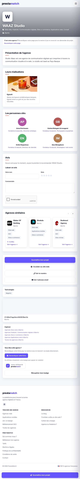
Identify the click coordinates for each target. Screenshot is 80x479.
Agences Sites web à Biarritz (14, 330)
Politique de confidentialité (11, 451)
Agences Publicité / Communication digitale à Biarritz (22, 332)
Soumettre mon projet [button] (40, 260)
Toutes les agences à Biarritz (14, 340)
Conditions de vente (9, 454)
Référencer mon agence (10, 440)
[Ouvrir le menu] (76, 3)
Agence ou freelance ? (49, 424)
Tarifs (4, 444)
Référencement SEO (9, 424)
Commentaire (9, 181)
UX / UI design (7, 421)
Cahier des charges (48, 421)
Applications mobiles (9, 417)
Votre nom (8, 172)
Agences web (7, 414)
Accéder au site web (41, 267)
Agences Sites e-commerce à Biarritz (17, 335)
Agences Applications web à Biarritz (16, 337)
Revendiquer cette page (12, 43)
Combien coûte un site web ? (51, 417)
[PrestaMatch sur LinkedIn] (4, 404)
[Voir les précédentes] (68, 214)
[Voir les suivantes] (73, 214)
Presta (10, 3)
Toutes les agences (9, 428)
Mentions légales (8, 447)
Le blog (44, 414)
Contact (5, 458)
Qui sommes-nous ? (9, 436)
